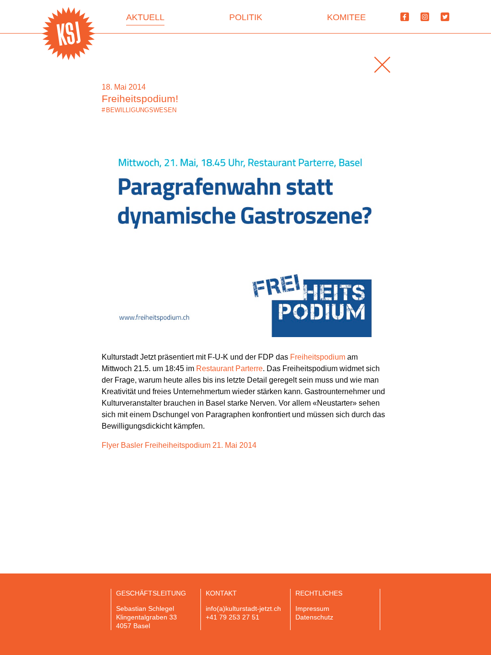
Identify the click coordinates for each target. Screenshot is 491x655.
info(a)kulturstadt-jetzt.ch (243, 608)
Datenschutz (314, 617)
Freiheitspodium (317, 357)
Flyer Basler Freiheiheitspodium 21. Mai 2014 (179, 445)
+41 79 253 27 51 (232, 617)
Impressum (312, 608)
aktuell (145, 17)
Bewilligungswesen (139, 110)
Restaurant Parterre (229, 368)
